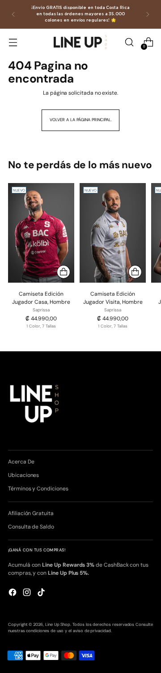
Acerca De (21, 461)
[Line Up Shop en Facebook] (13, 593)
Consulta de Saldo (31, 526)
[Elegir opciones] (63, 272)
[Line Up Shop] (80, 42)
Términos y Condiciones (38, 488)
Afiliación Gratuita (31, 513)
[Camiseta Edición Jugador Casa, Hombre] (41, 233)
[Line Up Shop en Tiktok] (42, 593)
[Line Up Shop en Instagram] (27, 593)
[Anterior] (13, 14)
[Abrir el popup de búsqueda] (129, 42)
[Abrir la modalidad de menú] (13, 42)
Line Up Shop (57, 624)
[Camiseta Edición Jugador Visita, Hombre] (113, 233)
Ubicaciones (23, 475)
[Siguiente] (147, 14)
